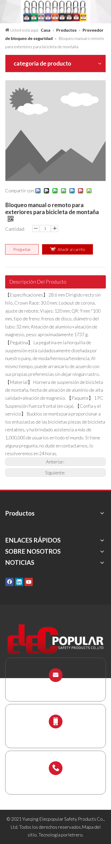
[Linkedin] (19, 582)
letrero (75, 835)
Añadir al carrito (71, 249)
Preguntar (22, 249)
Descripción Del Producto (37, 281)
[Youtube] (29, 582)
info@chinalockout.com (55, 687)
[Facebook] (9, 582)
